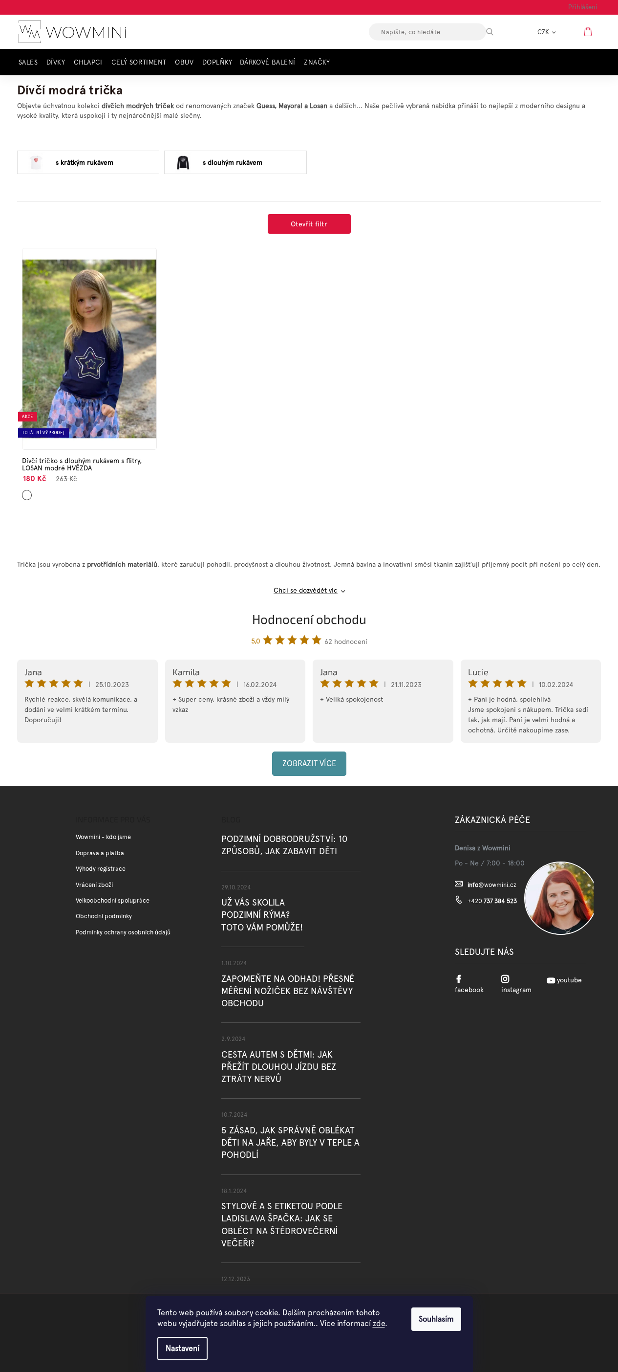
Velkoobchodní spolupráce (112, 900)
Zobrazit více (309, 763)
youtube (569, 980)
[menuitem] (31, 62)
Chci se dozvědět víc (306, 590)
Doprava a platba (100, 853)
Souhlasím (436, 1319)
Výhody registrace (101, 868)
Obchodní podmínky (104, 916)
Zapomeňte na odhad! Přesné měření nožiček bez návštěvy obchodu (287, 991)
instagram (516, 990)
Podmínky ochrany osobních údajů (123, 932)
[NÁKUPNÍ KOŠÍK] (589, 31)
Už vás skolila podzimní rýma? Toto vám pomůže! (262, 914)
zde (379, 1323)
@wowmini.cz (492, 884)
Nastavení (182, 1348)
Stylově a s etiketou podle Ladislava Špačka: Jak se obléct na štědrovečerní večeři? (281, 1224)
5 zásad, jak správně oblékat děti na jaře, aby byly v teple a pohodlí (290, 1142)
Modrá (27, 491)
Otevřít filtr (309, 224)
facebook (469, 990)
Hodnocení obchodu (309, 618)
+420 (492, 901)
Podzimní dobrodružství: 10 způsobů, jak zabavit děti (284, 845)
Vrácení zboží (94, 884)
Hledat (498, 32)
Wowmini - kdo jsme (103, 837)
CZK (544, 32)
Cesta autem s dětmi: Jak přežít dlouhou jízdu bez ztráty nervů (278, 1066)
